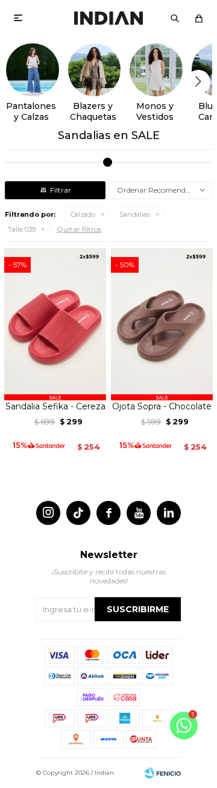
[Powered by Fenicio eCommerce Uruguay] (163, 773)
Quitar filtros (79, 229)
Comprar (55, 386)
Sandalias (134, 214)
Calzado (83, 214)
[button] (175, 18)
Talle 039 (22, 229)
